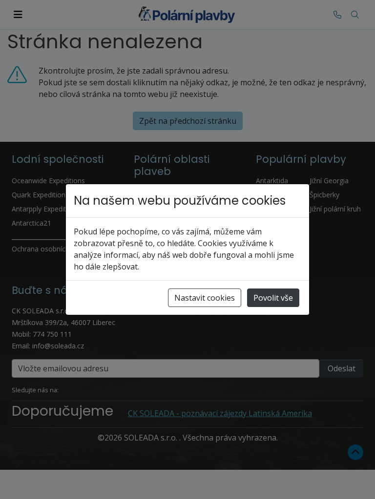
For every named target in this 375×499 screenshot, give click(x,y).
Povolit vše (273, 297)
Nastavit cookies (204, 297)
